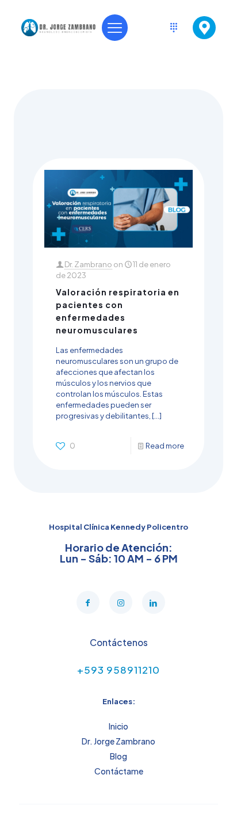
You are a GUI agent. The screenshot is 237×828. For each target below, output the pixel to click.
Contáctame (118, 771)
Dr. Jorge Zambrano (118, 741)
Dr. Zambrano (88, 264)
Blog (118, 756)
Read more (165, 445)
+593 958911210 (118, 669)
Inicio (118, 726)
